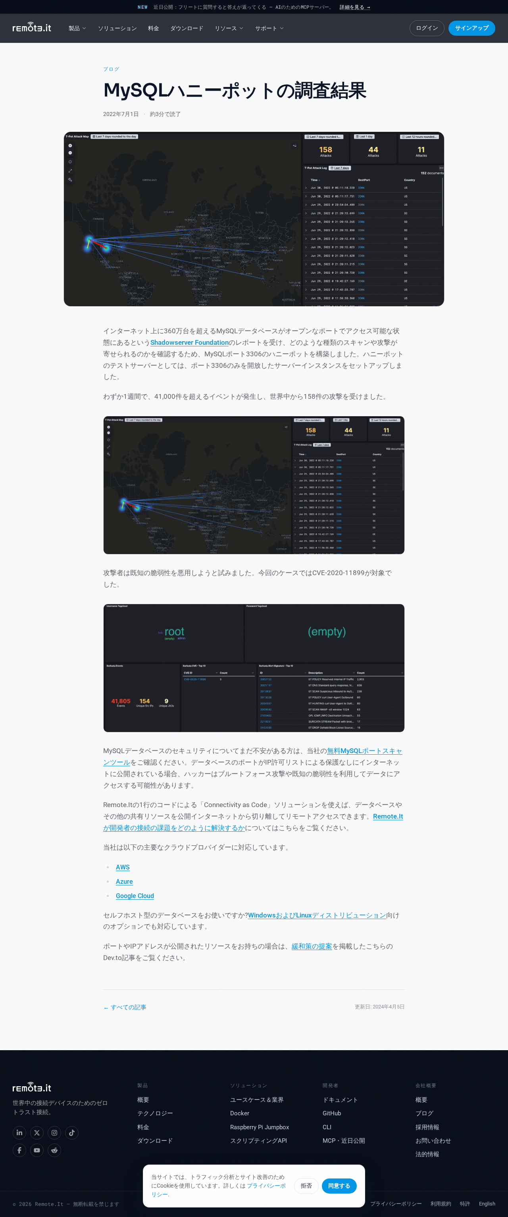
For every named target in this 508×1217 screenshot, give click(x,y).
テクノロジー (155, 1113)
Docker (239, 1113)
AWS (123, 867)
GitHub (332, 1113)
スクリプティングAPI (258, 1141)
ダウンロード (187, 28)
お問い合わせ (433, 1141)
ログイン (427, 28)
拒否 (306, 1185)
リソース (226, 28)
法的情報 (427, 1154)
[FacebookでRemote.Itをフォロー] (19, 1150)
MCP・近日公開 (344, 1141)
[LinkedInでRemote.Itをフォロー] (19, 1133)
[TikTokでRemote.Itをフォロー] (72, 1133)
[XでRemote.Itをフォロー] (37, 1133)
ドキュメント (340, 1100)
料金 (153, 28)
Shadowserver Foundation (189, 342)
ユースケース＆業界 (257, 1100)
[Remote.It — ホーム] (32, 28)
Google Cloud (135, 896)
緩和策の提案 (312, 946)
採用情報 (427, 1127)
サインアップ (472, 28)
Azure (124, 881)
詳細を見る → (355, 7)
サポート (266, 28)
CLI (327, 1127)
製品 (74, 28)
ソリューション (117, 28)
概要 (143, 1100)
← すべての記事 (124, 1007)
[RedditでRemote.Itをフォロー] (54, 1150)
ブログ (111, 69)
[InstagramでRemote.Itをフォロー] (54, 1133)
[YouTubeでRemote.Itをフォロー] (37, 1150)
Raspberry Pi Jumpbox (259, 1127)
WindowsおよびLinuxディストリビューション (317, 915)
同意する (339, 1185)
